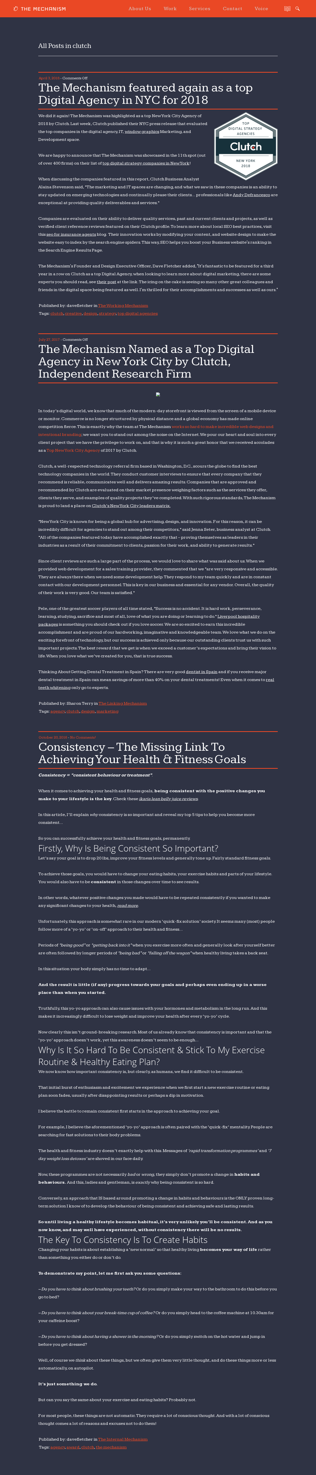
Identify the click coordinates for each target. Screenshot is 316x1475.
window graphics (142, 131)
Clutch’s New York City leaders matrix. (131, 505)
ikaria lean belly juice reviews (168, 798)
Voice (261, 9)
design (90, 313)
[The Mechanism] (39, 9)
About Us (140, 9)
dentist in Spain (201, 671)
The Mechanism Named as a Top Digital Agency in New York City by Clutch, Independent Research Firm (146, 361)
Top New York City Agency (73, 450)
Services (200, 9)
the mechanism (111, 1447)
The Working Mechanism (123, 305)
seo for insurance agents (71, 234)
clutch (56, 313)
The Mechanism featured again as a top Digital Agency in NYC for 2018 (145, 93)
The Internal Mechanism (123, 1439)
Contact (232, 9)
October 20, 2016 (53, 737)
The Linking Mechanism (123, 703)
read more (127, 905)
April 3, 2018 (49, 78)
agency (57, 711)
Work (170, 9)
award (72, 1447)
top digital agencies (138, 313)
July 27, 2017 (49, 340)
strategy (107, 313)
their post (106, 281)
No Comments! (83, 737)
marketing (107, 711)
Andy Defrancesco (251, 194)
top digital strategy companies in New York (145, 163)
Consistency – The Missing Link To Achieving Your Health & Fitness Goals (142, 753)
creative (73, 313)
